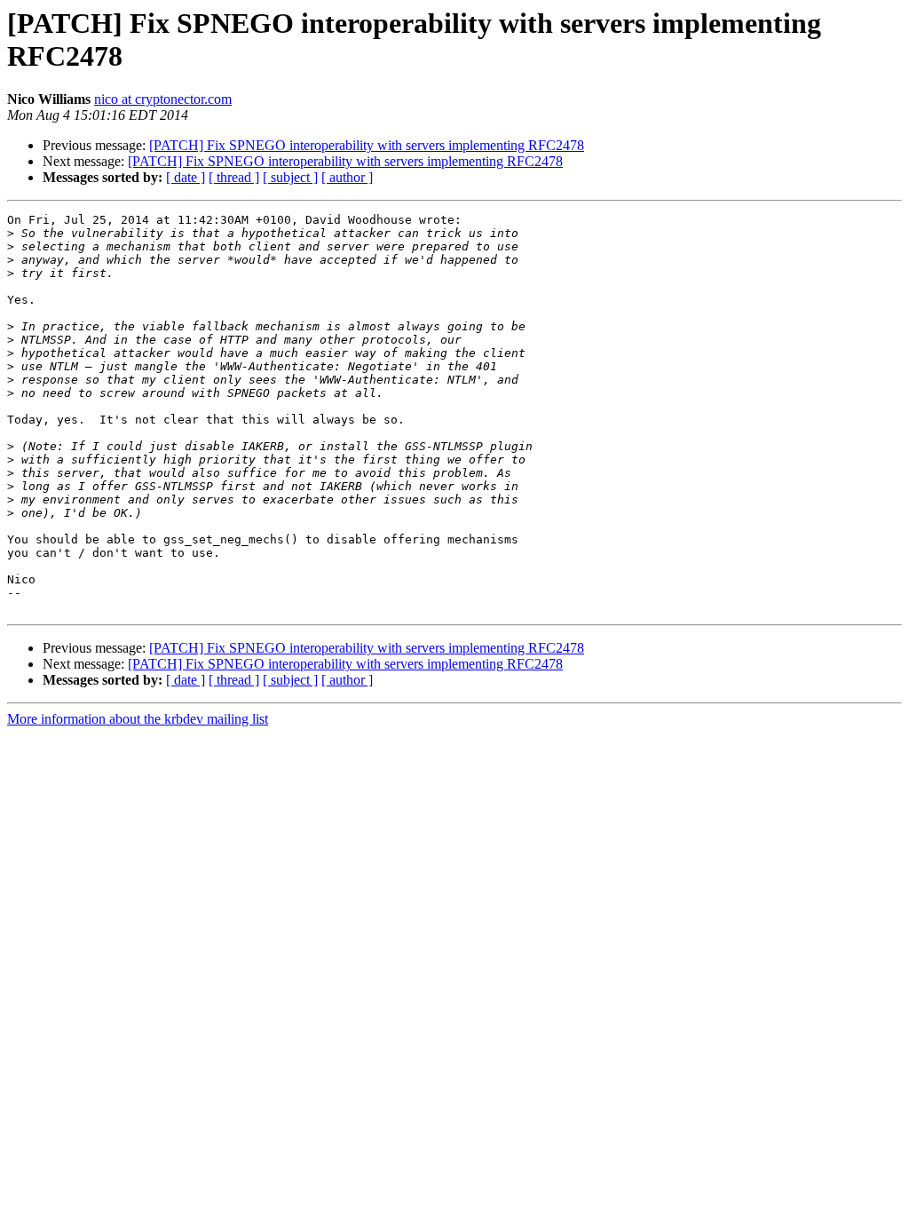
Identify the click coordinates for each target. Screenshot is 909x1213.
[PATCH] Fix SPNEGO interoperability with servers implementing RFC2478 (366, 145)
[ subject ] (290, 177)
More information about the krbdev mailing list (137, 718)
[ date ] (185, 177)
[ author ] (347, 177)
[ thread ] (234, 177)
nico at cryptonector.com (163, 99)
